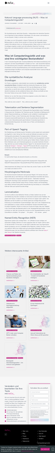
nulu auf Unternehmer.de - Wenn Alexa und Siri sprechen (39, 334)
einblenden (18, 28)
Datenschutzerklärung (27, 451)
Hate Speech (42, 436)
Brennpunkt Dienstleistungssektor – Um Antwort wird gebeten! (14, 362)
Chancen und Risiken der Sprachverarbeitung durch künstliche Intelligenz (13, 276)
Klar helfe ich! (45, 449)
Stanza (9, 232)
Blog (24, 433)
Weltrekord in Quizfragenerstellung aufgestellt (12, 305)
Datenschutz (26, 441)
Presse (24, 436)
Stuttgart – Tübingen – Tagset (19, 146)
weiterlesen (9, 280)
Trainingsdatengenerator (43, 443)
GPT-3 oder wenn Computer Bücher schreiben (14, 334)
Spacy (45, 230)
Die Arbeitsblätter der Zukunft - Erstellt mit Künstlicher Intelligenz (39, 276)
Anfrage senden (39, 420)
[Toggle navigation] (48, 3)
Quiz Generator (43, 431)
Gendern (41, 438)
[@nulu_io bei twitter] (6, 434)
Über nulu (25, 431)
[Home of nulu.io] (10, 3)
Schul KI (41, 433)
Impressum (26, 438)
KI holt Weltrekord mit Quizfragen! (37, 304)
